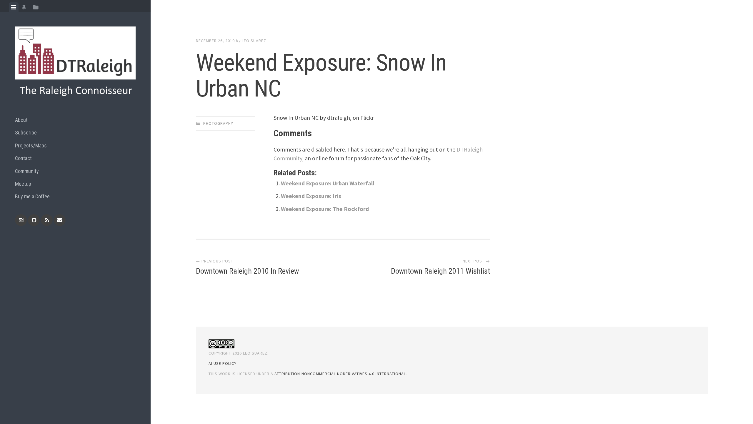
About (21, 120)
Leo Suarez (254, 40)
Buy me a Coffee (32, 196)
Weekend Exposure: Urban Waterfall (327, 183)
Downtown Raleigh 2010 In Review (247, 271)
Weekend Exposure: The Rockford (325, 208)
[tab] (14, 7)
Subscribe (26, 132)
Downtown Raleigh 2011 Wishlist (440, 271)
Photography (218, 123)
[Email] (60, 220)
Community (27, 171)
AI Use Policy (222, 363)
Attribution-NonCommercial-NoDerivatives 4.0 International (340, 373)
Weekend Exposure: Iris (311, 195)
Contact (23, 158)
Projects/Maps (31, 145)
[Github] (34, 220)
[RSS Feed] (47, 220)
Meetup (23, 184)
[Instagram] (21, 220)
